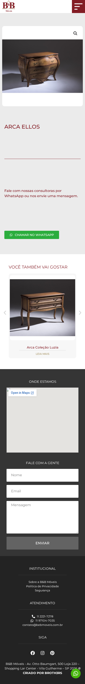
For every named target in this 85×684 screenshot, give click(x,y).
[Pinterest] (52, 653)
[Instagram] (42, 653)
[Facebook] (32, 653)
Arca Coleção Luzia (42, 347)
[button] (75, 33)
